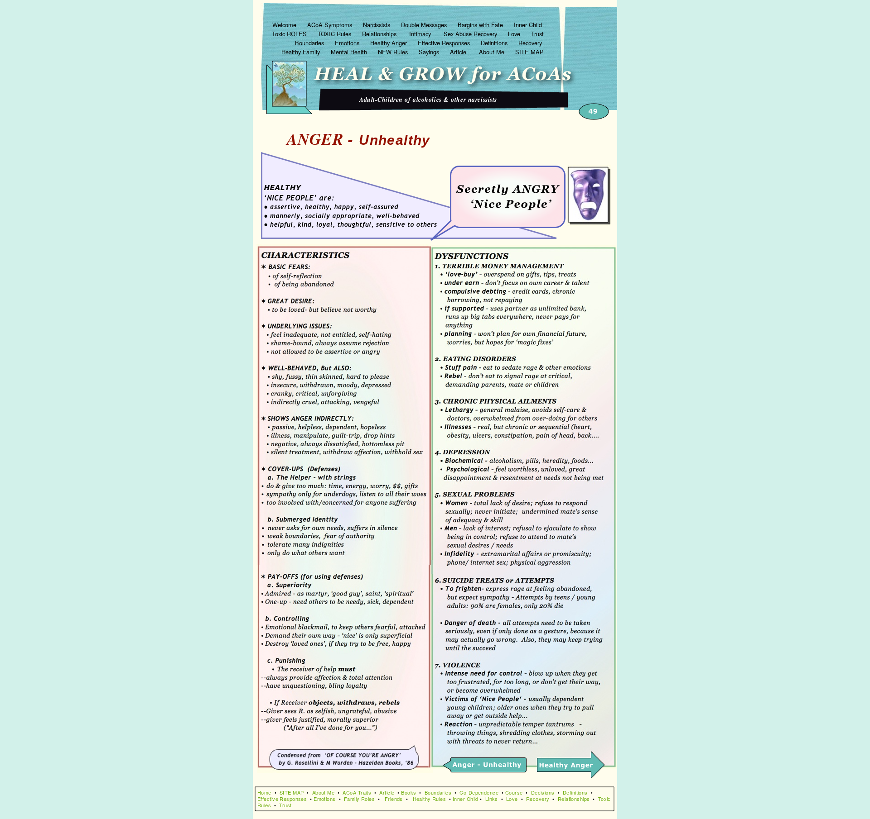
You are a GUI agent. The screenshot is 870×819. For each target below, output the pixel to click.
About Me (492, 52)
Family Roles (359, 798)
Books (408, 792)
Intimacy (421, 33)
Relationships (380, 33)
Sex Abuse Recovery (471, 33)
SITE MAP (529, 52)
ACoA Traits (357, 792)
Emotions (348, 42)
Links (491, 798)
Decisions (543, 792)
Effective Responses (445, 42)
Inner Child (529, 24)
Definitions (495, 42)
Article (460, 52)
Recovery (531, 42)
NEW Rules (394, 52)
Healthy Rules (429, 798)
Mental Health (350, 52)
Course (514, 792)
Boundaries (310, 42)
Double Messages (425, 24)
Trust (537, 33)
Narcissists (377, 24)
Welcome (285, 24)
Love (515, 33)
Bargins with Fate (481, 24)
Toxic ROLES (290, 33)
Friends (394, 798)
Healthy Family (301, 52)
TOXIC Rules (335, 33)
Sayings (430, 52)
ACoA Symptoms (330, 24)
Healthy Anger (389, 42)
